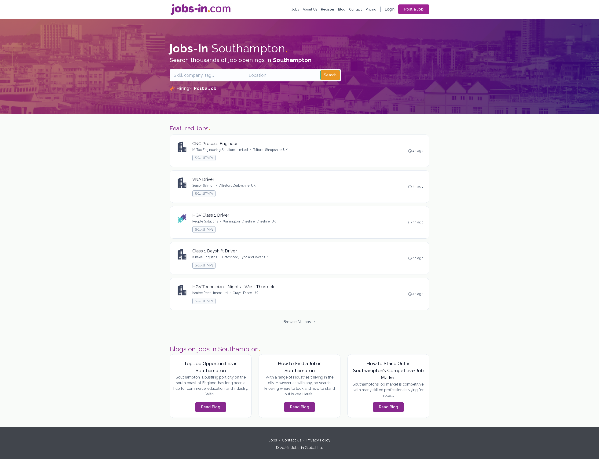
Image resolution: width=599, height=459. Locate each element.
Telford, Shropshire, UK (270, 150)
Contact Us (291, 440)
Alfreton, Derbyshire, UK (237, 185)
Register (327, 9)
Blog (341, 9)
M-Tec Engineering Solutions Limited (220, 150)
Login (389, 9)
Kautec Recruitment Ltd (210, 293)
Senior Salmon (203, 185)
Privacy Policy (318, 440)
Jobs (295, 9)
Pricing (371, 9)
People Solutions (205, 221)
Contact (355, 9)
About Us (310, 9)
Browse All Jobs (297, 322)
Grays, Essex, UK (245, 293)
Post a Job (414, 9)
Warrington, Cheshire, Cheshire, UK (249, 221)
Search (330, 75)
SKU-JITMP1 (204, 158)
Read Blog (210, 407)
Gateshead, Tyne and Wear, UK (245, 257)
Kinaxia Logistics (204, 257)
